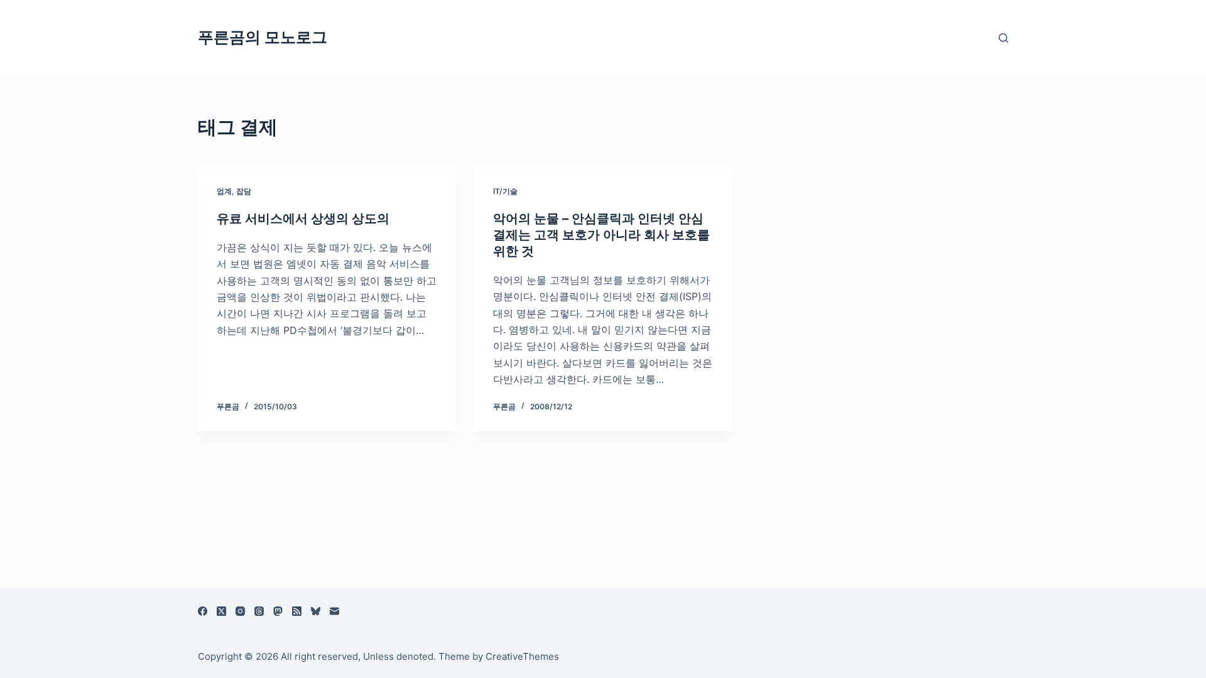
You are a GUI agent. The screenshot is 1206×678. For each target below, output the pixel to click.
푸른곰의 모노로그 (262, 37)
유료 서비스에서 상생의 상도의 (303, 218)
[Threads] (259, 611)
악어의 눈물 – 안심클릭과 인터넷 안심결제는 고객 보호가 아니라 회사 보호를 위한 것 (601, 235)
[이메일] (334, 611)
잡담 (243, 191)
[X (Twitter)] (221, 611)
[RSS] (297, 611)
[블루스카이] (315, 611)
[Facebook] (202, 611)
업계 (224, 191)
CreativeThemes (522, 656)
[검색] (1003, 38)
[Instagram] (240, 611)
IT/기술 (505, 191)
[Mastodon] (278, 611)
